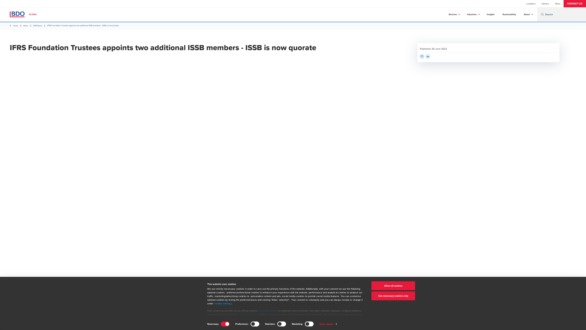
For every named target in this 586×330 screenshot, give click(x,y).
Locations (530, 3)
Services (453, 14)
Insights (491, 14)
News (558, 3)
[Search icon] (542, 14)
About (527, 14)
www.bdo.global (268, 311)
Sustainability (509, 14)
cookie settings (223, 303)
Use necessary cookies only (393, 295)
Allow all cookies (393, 285)
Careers (545, 3)
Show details (326, 324)
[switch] (255, 323)
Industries (472, 14)
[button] (575, 3)
